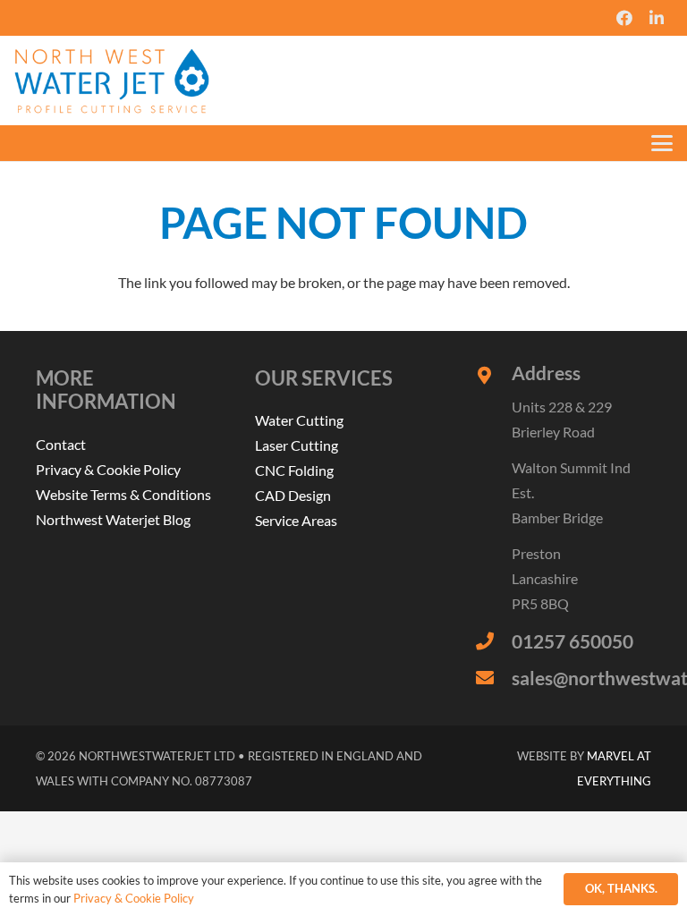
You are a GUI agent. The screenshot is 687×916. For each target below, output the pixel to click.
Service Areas (296, 520)
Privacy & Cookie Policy (108, 469)
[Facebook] (624, 18)
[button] (662, 143)
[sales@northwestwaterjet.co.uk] (493, 678)
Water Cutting (299, 419)
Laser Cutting (296, 445)
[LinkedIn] (656, 18)
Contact (61, 444)
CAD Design (293, 495)
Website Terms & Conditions (123, 494)
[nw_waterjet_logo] (111, 80)
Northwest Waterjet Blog (113, 519)
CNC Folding (294, 470)
